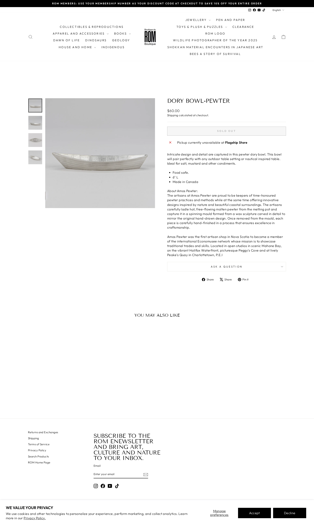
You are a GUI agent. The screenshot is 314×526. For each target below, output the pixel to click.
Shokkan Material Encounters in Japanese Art (215, 47)
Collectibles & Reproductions (92, 27)
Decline (289, 513)
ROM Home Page (39, 462)
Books (121, 33)
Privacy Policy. (35, 518)
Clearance (243, 27)
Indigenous (113, 47)
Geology (121, 40)
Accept (254, 513)
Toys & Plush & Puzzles (200, 27)
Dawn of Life (66, 40)
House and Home (76, 47)
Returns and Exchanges (43, 432)
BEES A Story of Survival (215, 54)
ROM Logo (215, 33)
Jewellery (196, 20)
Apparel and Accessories (79, 33)
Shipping (172, 115)
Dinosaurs (96, 40)
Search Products (38, 456)
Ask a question (226, 266)
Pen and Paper (230, 20)
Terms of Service (38, 444)
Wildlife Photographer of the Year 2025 (215, 40)
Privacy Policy (37, 450)
